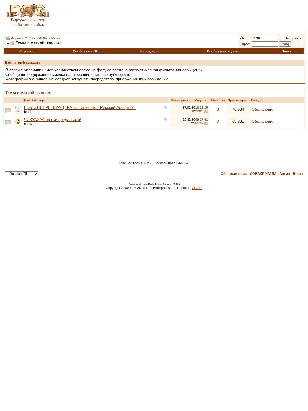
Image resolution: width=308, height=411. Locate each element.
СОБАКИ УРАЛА (263, 173)
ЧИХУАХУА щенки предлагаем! (52, 119)
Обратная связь (234, 173)
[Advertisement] (178, 15)
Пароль (245, 44)
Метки (55, 38)
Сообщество (83, 51)
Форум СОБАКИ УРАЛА (29, 38)
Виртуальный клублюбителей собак (28, 22)
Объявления (263, 109)
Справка (26, 51)
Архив (284, 173)
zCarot (197, 188)
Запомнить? (294, 38)
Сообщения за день (223, 51)
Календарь (149, 51)
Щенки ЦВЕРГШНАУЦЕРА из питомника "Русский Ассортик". (80, 107)
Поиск (287, 51)
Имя (243, 37)
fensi (27, 111)
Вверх (298, 173)
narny (28, 123)
